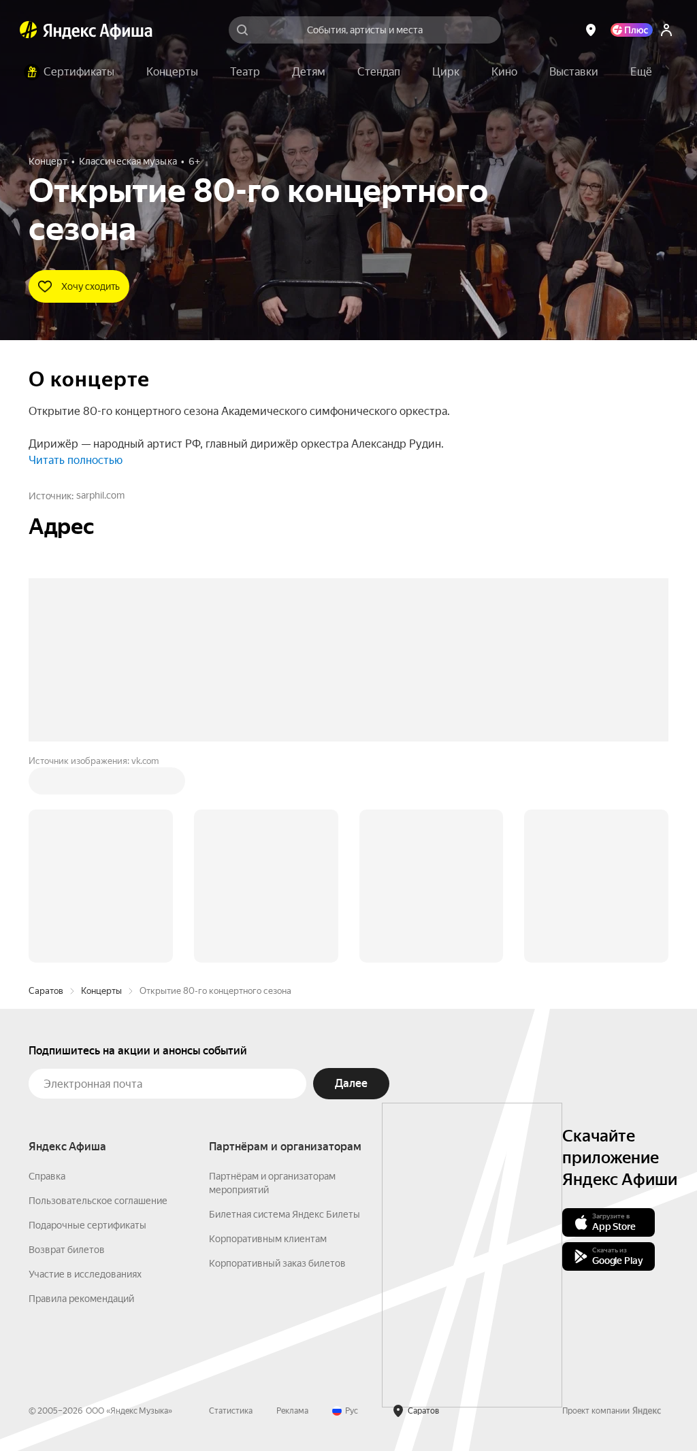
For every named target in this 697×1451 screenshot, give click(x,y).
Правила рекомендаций (81, 1298)
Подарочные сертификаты (87, 1225)
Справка (47, 1176)
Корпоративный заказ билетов (277, 1263)
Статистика (231, 1411)
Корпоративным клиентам (268, 1238)
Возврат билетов (67, 1249)
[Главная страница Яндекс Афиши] (28, 30)
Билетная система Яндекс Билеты (284, 1214)
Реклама (292, 1411)
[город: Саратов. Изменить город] (590, 30)
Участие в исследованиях (85, 1274)
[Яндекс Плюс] (632, 30)
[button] (641, 72)
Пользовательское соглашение (98, 1200)
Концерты (101, 991)
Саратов (46, 991)
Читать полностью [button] (76, 460)
